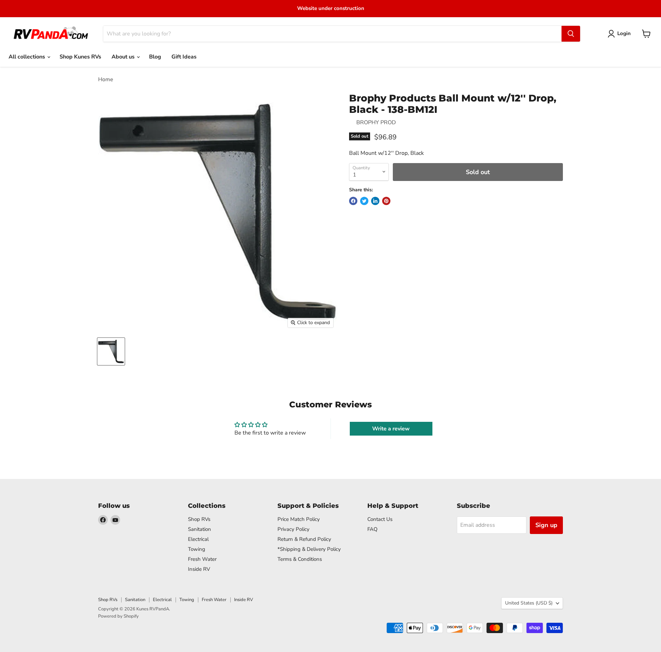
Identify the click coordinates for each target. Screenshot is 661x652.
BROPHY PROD (376, 122)
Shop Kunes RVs (80, 57)
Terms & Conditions (299, 559)
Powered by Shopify (118, 616)
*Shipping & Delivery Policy (309, 549)
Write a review (391, 428)
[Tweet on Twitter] (364, 201)
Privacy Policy (293, 529)
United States (529, 603)
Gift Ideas (184, 57)
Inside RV (199, 569)
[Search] (571, 34)
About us (124, 57)
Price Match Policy (298, 519)
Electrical (198, 539)
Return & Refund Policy (304, 539)
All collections (27, 57)
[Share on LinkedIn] (375, 201)
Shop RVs (199, 519)
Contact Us (379, 519)
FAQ (372, 529)
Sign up (546, 525)
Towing (196, 549)
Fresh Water (202, 559)
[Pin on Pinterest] (386, 201)
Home (105, 79)
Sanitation (199, 529)
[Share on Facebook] (353, 201)
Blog (155, 57)
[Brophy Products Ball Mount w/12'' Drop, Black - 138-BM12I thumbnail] (111, 351)
